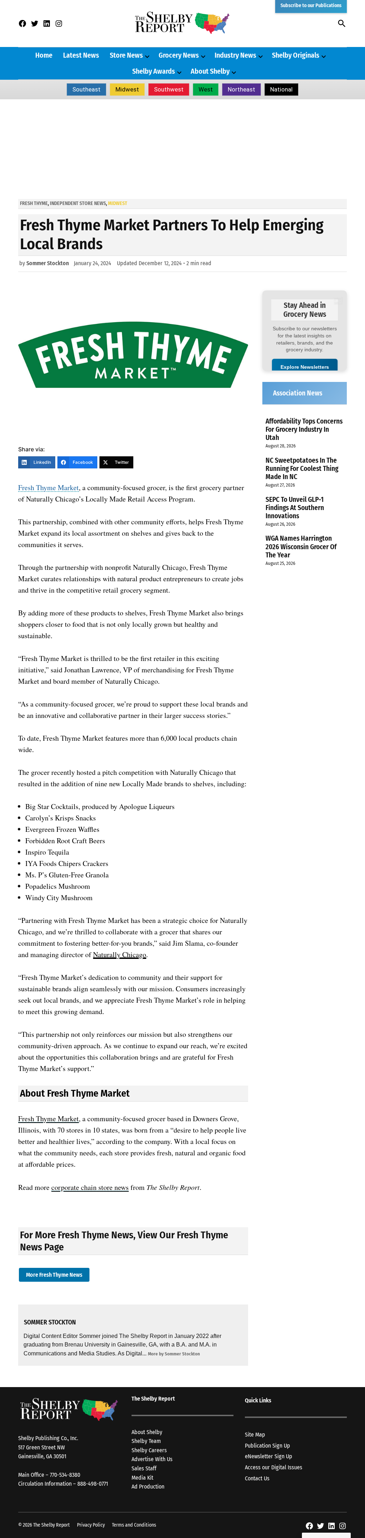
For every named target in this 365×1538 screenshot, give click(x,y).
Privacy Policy (91, 1525)
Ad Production (148, 1486)
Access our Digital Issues (273, 1467)
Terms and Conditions (134, 1525)
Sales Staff (144, 1468)
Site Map (255, 1434)
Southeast (86, 89)
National (281, 89)
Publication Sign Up (267, 1445)
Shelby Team (146, 1441)
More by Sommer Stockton (174, 1353)
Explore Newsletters (305, 367)
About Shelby (210, 71)
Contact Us (257, 1478)
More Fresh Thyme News (54, 1274)
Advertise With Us (152, 1459)
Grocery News (179, 55)
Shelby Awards (153, 71)
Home (43, 55)
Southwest (169, 89)
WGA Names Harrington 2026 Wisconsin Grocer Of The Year (301, 546)
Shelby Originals (295, 55)
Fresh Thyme (34, 203)
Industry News (235, 55)
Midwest (127, 89)
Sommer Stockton (47, 263)
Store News (126, 55)
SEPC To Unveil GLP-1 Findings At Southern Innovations (295, 507)
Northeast (241, 89)
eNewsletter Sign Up (268, 1456)
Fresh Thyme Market (48, 487)
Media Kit (142, 1477)
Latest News (81, 55)
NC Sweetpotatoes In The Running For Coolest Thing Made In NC (302, 468)
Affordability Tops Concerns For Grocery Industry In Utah (304, 429)
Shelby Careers (149, 1450)
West (206, 89)
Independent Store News (78, 203)
